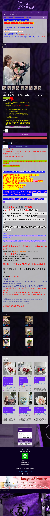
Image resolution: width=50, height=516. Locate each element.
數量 (4, 130)
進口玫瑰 (11, 381)
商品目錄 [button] (9, 12)
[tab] (5, 146)
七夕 (5, 385)
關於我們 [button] (5, 14)
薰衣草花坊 (11, 383)
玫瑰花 (9, 380)
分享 (4, 141)
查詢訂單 (17, 14)
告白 (12, 380)
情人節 (5, 380)
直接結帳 (25, 138)
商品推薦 (11, 378)
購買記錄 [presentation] (27, 146)
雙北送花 (21, 380)
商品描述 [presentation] (5, 146)
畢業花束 (42, 408)
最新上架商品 (6, 378)
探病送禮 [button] (30, 12)
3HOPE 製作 (25, 512)
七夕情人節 (6, 383)
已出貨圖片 (12, 14)
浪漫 (40, 378)
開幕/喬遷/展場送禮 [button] (38, 12)
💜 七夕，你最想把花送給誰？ (24, 413)
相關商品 (5, 314)
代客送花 (42, 380)
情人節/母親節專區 (17, 12)
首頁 (5, 12)
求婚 (7, 381)
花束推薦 (26, 381)
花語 (5, 381)
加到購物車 (25, 134)
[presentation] (11, 146)
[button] (46, 17)
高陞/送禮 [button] (24, 12)
